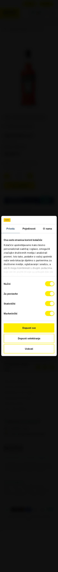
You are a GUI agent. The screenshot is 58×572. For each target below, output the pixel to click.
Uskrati (29, 348)
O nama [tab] (47, 228)
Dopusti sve (29, 328)
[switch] (49, 293)
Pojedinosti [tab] (29, 228)
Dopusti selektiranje (29, 338)
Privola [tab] (10, 228)
